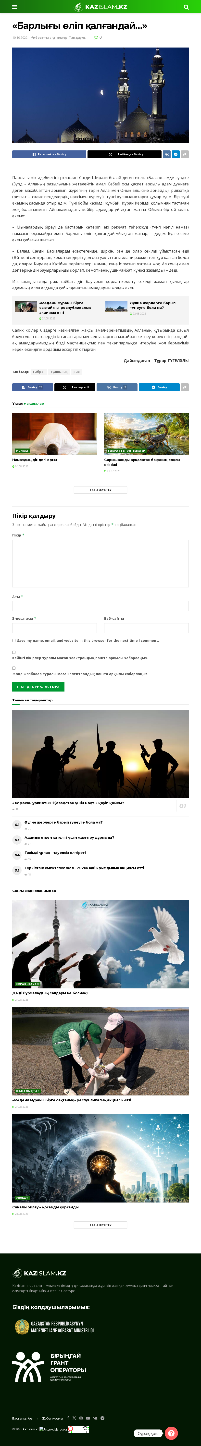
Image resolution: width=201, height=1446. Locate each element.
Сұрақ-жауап (27, 984)
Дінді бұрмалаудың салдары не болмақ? (50, 993)
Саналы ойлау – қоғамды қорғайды (45, 1207)
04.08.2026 (21, 466)
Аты (17, 596)
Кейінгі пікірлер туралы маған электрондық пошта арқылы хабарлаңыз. (80, 658)
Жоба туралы (52, 1418)
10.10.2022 (19, 37)
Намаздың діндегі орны (34, 460)
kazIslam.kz (31, 1429)
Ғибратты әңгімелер (49, 37)
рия (77, 372)
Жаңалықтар (27, 1091)
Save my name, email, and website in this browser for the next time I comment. (88, 640)
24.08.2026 (48, 318)
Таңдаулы (78, 37)
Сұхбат (22, 1198)
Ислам (22, 450)
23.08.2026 (21, 1213)
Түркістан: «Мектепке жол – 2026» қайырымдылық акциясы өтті (84, 868)
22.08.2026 (139, 313)
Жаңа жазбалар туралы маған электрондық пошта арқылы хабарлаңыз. (80, 673)
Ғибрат (39, 372)
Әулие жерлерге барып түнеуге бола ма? (153, 305)
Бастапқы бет (23, 1418)
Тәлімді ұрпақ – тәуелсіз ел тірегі (55, 853)
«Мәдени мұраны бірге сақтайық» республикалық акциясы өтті (65, 308)
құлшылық (59, 372)
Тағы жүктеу (100, 490)
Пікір (18, 535)
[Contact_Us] (171, 1433)
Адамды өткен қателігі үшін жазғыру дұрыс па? (69, 837)
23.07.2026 (113, 471)
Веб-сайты (114, 618)
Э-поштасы (24, 618)
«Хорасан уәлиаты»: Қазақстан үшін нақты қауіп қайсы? (68, 803)
